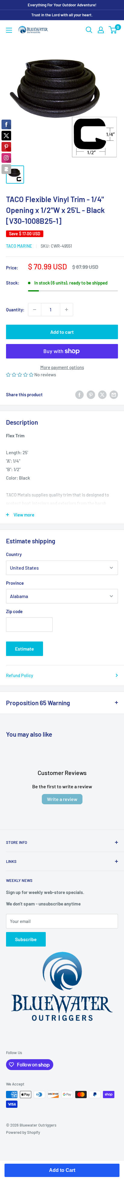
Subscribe (26, 939)
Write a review (62, 799)
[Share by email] (114, 394)
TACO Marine (19, 246)
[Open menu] (9, 30)
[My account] (101, 30)
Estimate (24, 648)
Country (14, 554)
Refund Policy (19, 675)
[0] (113, 30)
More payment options (62, 367)
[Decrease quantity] (34, 309)
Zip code (14, 611)
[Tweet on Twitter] (102, 394)
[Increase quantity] (66, 309)
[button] (20, 374)
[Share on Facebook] (79, 394)
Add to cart (62, 332)
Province (15, 583)
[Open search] (89, 30)
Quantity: (15, 309)
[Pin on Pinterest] (91, 394)
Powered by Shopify (23, 1132)
